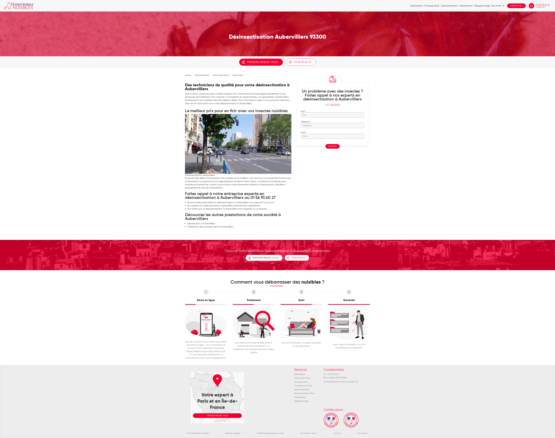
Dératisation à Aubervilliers (201, 223)
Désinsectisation (449, 5)
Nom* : (303, 111)
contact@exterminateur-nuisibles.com (340, 381)
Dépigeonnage (482, 5)
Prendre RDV (516, 5)
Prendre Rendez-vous (266, 257)
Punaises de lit (432, 5)
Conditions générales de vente (270, 433)
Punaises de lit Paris (303, 385)
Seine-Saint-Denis (221, 75)
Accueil (188, 75)
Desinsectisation (202, 75)
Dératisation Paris (302, 378)
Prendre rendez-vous (262, 62)
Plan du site (362, 433)
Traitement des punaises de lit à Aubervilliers (210, 226)
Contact (337, 433)
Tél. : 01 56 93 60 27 (331, 374)
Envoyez (332, 146)
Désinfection (466, 5)
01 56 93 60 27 (543, 6)
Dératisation (416, 5)
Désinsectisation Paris (304, 393)
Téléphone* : (306, 122)
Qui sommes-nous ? (308, 433)
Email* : (304, 132)
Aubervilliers (238, 75)
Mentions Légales (232, 433)
